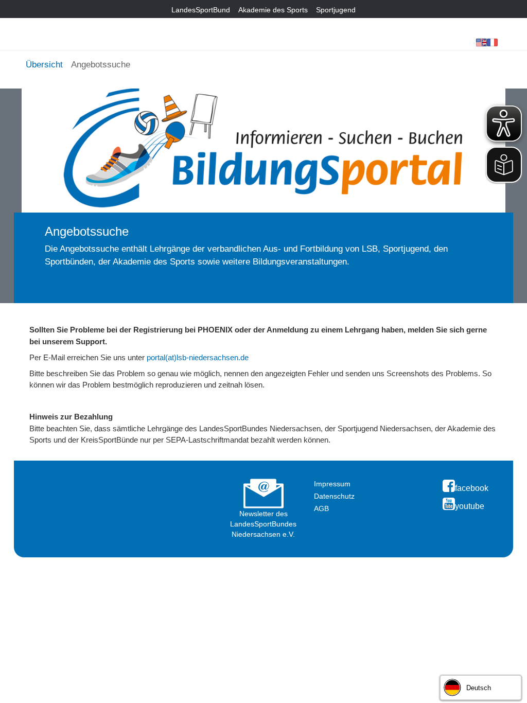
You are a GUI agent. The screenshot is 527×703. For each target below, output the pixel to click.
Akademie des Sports (273, 10)
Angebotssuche (100, 64)
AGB (321, 508)
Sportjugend (336, 10)
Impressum (332, 484)
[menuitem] (44, 63)
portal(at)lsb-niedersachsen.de (198, 357)
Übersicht (44, 64)
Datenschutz (334, 496)
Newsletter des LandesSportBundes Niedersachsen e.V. (263, 523)
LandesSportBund (200, 10)
